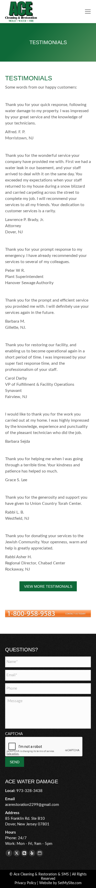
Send (14, 762)
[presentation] (44, 747)
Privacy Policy (25, 883)
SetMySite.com (70, 883)
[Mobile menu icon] (88, 11)
